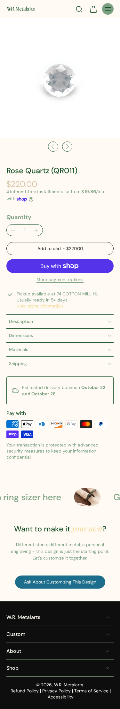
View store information (40, 306)
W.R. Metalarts (68, 685)
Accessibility (61, 697)
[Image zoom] (60, 78)
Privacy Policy (56, 691)
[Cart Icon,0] (93, 9)
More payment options (60, 280)
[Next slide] (67, 146)
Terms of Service (91, 691)
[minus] (13, 230)
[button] (60, 248)
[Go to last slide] (53, 146)
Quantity (18, 217)
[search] (79, 9)
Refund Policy (25, 691)
